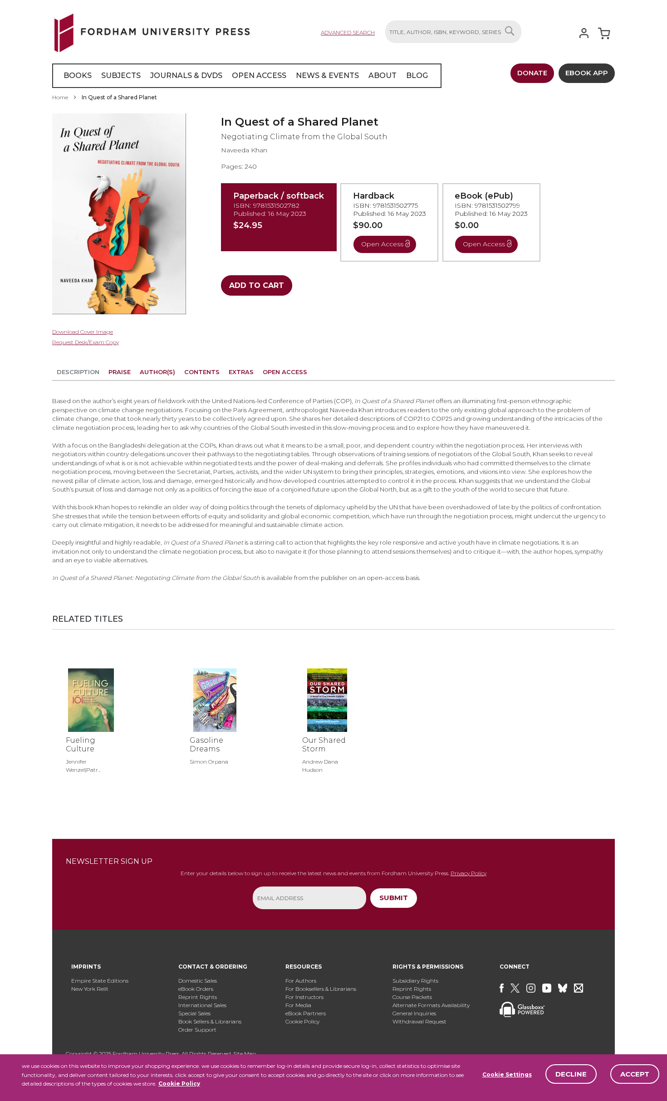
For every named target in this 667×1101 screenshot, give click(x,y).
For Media (298, 1005)
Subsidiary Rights (415, 980)
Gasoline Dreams (206, 744)
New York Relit (89, 988)
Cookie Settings (507, 1074)
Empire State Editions (99, 980)
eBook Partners (305, 1013)
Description (78, 371)
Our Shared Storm (324, 744)
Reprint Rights (197, 997)
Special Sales (194, 1013)
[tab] (78, 373)
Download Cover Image (82, 331)
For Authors (300, 980)
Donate (532, 72)
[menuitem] (77, 75)
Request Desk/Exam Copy (85, 342)
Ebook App (586, 72)
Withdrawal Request (419, 1021)
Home (60, 97)
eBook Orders (195, 988)
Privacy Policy (468, 873)
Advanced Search (348, 32)
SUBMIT (393, 897)
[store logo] (152, 31)
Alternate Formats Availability (431, 1005)
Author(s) (157, 371)
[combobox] (453, 31)
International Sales (202, 1005)
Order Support (197, 1029)
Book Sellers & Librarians (209, 1021)
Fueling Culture (80, 744)
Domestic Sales (197, 980)
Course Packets (412, 997)
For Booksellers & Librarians (320, 988)
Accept (634, 1074)
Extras (241, 371)
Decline (571, 1074)
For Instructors (304, 997)
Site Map (244, 1053)
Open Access (285, 371)
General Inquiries (414, 1013)
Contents (202, 371)
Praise (119, 371)
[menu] (246, 75)
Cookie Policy (179, 1083)
